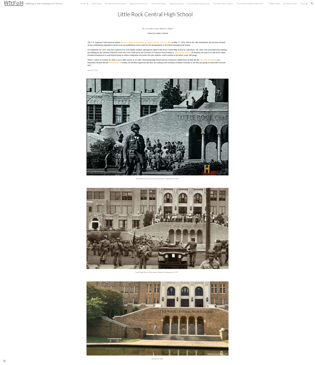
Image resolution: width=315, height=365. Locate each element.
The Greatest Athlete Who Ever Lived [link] (251, 3)
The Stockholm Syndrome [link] (115, 3)
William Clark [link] (274, 3)
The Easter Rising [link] (158, 3)
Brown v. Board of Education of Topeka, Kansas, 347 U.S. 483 (146, 42)
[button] (312, 3)
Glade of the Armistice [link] (138, 3)
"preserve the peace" (182, 52)
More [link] (302, 3)
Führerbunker (114, 63)
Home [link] (83, 3)
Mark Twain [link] (96, 3)
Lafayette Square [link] (176, 3)
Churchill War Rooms (208, 60)
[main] (157, 14)
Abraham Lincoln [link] (290, 3)
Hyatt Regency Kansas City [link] (198, 3)
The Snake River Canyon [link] (223, 3)
